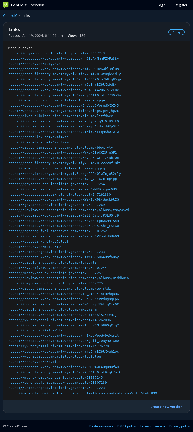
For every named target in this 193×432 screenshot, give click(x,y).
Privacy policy (179, 426)
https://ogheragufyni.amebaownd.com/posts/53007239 (57, 382)
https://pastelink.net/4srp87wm (38, 142)
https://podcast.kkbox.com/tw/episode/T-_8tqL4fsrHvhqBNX (63, 294)
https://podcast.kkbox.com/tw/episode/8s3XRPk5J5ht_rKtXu (63, 226)
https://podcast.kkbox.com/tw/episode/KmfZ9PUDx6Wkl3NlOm (63, 69)
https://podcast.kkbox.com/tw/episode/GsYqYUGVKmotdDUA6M (63, 236)
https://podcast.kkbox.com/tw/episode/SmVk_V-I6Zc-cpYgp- (63, 179)
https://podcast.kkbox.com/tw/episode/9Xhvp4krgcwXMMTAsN (63, 221)
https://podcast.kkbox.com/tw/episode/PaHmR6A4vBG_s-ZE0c (63, 90)
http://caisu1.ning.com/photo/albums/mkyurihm (52, 309)
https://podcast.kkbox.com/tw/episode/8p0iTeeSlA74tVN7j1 (63, 315)
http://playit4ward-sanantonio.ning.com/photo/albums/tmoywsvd (68, 210)
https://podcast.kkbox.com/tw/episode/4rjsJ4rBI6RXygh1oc (63, 351)
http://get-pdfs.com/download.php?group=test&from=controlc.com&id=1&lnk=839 (82, 393)
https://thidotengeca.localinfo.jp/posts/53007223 (56, 388)
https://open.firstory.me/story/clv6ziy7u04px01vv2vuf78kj (64, 163)
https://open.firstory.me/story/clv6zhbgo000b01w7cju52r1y (64, 174)
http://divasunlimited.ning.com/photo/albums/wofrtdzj (60, 288)
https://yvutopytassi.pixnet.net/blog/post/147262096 (59, 320)
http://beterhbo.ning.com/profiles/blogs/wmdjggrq (56, 168)
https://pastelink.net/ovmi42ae (38, 137)
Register (181, 5)
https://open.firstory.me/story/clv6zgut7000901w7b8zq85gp (64, 79)
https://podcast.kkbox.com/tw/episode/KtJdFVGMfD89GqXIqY (63, 325)
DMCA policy (126, 426)
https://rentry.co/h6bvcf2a (34, 362)
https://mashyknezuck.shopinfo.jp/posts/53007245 (55, 377)
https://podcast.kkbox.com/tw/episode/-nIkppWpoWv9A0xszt (63, 335)
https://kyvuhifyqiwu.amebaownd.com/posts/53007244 (57, 268)
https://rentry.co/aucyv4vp (34, 64)
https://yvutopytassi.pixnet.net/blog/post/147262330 (59, 194)
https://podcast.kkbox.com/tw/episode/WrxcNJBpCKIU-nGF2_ (63, 152)
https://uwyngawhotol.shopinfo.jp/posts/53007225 (55, 283)
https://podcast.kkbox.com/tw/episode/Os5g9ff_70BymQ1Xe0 (63, 341)
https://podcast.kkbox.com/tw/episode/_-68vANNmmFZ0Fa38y (63, 58)
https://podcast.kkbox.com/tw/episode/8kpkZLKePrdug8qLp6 (63, 299)
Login (162, 5)
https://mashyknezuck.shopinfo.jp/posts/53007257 (55, 273)
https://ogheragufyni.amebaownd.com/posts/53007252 (57, 231)
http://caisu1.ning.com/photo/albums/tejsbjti (52, 262)
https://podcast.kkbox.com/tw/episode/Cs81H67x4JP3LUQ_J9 (63, 215)
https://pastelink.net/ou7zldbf (38, 241)
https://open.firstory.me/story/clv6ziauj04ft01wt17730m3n (64, 95)
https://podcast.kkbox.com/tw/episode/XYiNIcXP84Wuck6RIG (63, 199)
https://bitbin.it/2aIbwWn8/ (35, 330)
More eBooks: (82, 220)
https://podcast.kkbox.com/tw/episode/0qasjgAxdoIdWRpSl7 (63, 126)
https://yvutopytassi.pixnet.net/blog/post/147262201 (59, 346)
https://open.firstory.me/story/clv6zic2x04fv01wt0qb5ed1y (64, 74)
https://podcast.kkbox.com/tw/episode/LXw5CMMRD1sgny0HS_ (63, 189)
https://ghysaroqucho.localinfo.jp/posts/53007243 (56, 53)
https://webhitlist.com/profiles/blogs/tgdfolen (54, 356)
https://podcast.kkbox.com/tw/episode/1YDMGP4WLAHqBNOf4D (63, 367)
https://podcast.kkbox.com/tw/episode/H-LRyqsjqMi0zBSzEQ (63, 121)
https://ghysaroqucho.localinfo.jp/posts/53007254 (56, 184)
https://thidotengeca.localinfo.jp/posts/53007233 (56, 252)
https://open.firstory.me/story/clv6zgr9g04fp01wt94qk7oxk (64, 372)
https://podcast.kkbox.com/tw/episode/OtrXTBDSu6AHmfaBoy (63, 257)
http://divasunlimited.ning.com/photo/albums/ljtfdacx (60, 116)
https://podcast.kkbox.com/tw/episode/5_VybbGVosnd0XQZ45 (63, 105)
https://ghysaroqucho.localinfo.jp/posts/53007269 (56, 205)
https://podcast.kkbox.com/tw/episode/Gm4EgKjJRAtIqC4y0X (63, 304)
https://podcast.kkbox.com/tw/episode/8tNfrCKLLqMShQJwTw (63, 132)
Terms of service (152, 426)
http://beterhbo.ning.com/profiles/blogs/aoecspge (56, 100)
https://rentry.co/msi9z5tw (34, 247)
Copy (176, 32)
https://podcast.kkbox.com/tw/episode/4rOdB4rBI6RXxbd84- (63, 85)
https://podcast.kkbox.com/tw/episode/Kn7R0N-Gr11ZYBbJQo (63, 158)
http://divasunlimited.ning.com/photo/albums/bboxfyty (60, 147)
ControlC (10, 15)
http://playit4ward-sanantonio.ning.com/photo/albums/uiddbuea (68, 278)
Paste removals (101, 426)
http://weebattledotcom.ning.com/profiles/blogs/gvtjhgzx (63, 111)
